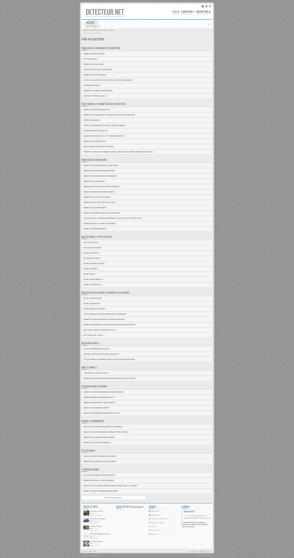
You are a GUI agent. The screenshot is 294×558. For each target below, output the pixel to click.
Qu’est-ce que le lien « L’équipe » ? (93, 335)
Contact (153, 526)
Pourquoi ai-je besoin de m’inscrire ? (94, 54)
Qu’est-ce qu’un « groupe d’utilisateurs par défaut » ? (100, 330)
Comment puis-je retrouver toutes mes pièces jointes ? (100, 462)
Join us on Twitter (129, 506)
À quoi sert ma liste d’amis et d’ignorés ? (96, 373)
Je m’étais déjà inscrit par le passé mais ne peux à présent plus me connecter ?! (108, 80)
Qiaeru (100, 555)
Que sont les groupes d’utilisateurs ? (94, 309)
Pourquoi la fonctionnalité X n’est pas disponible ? (98, 480)
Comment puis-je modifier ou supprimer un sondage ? (99, 192)
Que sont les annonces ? (90, 269)
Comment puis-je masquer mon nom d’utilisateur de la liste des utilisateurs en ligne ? (109, 115)
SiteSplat (202, 551)
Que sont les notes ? (89, 274)
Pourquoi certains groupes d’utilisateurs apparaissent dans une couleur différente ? (109, 325)
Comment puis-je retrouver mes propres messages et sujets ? (101, 413)
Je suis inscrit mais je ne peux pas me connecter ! (98, 70)
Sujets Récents (154, 511)
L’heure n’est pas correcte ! (91, 120)
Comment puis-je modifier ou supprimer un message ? (99, 171)
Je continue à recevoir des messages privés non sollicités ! (101, 354)
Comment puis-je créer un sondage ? (94, 181)
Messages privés (155, 515)
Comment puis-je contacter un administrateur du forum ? (100, 491)
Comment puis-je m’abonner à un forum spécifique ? (99, 437)
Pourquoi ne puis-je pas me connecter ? (94, 75)
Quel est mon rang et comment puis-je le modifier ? (98, 147)
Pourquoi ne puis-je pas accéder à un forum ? (96, 197)
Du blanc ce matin (97, 511)
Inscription (202, 12)
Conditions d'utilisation (157, 523)
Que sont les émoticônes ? (91, 253)
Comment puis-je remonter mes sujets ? (95, 229)
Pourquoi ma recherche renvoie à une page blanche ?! (99, 403)
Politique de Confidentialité (158, 519)
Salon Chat (153, 534)
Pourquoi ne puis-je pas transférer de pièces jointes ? (99, 202)
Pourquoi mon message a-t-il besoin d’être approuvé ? (99, 224)
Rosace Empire (96, 526)
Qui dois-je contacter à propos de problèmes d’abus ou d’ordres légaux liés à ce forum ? (110, 486)
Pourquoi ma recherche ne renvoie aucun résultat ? (99, 397)
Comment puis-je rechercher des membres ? (96, 408)
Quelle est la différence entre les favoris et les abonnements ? (103, 427)
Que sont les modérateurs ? (91, 304)
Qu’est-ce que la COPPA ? (90, 59)
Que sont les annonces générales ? (94, 264)
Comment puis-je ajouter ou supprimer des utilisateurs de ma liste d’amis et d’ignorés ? (110, 378)
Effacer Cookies (155, 530)
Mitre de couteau (97, 541)
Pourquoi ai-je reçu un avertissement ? (95, 208)
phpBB (90, 551)
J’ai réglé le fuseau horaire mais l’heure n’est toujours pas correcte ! (104, 125)
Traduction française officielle (89, 555)
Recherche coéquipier (98, 519)
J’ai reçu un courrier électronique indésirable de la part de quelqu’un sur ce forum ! (109, 359)
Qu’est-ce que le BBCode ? (90, 242)
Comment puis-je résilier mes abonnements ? (97, 443)
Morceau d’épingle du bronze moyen (103, 534)
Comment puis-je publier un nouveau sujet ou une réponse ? (101, 165)
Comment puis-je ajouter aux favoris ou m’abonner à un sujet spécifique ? (105, 432)
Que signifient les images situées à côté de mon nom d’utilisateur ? (104, 136)
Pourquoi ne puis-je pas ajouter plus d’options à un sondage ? (101, 187)
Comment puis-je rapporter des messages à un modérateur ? (101, 213)
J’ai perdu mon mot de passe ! (92, 85)
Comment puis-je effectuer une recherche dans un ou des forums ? (103, 392)
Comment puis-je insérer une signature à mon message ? (100, 176)
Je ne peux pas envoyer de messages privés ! (96, 349)
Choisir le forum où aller (113, 498)
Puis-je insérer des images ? (91, 258)
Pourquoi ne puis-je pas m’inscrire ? (93, 64)
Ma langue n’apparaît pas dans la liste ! (95, 131)
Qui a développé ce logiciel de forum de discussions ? (99, 475)
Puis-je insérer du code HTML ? (92, 248)
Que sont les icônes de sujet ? (92, 285)
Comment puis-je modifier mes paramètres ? (96, 110)
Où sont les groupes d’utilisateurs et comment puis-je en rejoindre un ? (105, 314)
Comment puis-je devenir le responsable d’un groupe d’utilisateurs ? (104, 319)
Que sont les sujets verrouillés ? (93, 279)
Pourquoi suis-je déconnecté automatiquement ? (98, 91)
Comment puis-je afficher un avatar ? (94, 141)
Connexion (187, 12)
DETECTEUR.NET (105, 12)
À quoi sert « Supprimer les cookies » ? (95, 96)
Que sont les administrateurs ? (92, 298)
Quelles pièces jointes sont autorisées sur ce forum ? (99, 456)
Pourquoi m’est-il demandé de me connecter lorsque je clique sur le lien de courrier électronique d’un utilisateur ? (118, 152)
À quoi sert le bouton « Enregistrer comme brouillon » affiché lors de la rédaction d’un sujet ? (112, 218)
